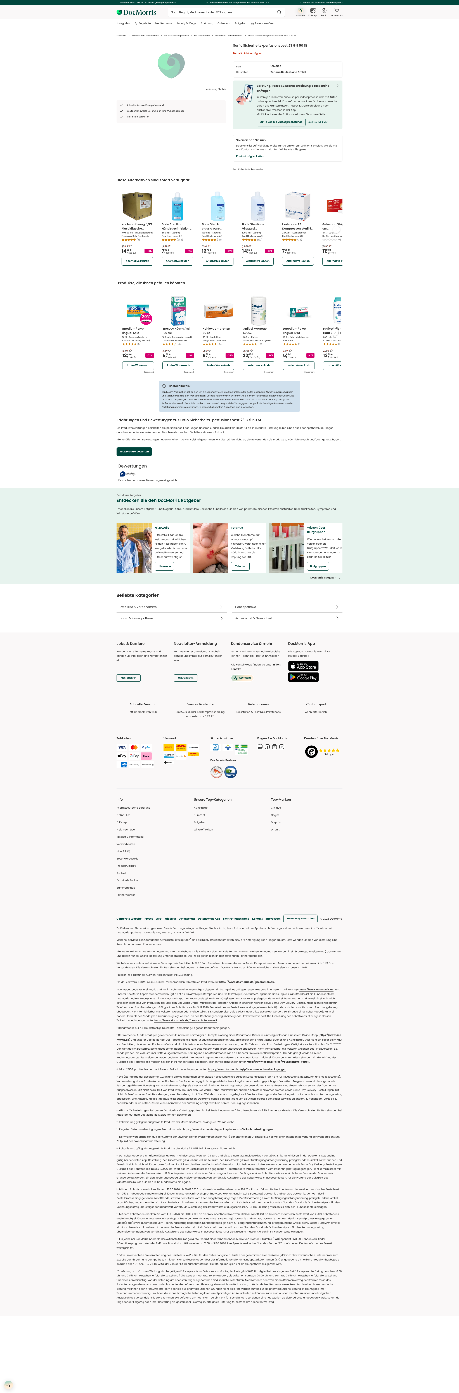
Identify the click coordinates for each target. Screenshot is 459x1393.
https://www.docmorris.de (316, 989)
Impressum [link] (273, 918)
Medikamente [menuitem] (163, 23)
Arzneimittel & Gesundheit (145, 35)
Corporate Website (129, 918)
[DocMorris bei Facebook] (267, 747)
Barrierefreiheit (126, 887)
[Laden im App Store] (314, 666)
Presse (149, 918)
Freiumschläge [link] (126, 829)
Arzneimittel (201, 807)
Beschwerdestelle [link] (127, 858)
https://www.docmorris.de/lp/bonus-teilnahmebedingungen (247, 1069)
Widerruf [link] (170, 918)
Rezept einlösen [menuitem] (265, 23)
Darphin (276, 822)
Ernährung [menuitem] (206, 23)
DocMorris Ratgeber (323, 578)
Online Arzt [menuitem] (224, 23)
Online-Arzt (123, 815)
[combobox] (226, 12)
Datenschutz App (209, 918)
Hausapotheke (202, 35)
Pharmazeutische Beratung (133, 807)
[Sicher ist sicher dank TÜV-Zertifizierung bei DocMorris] (215, 747)
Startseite (121, 35)
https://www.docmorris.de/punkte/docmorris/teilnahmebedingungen (228, 1129)
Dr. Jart (275, 829)
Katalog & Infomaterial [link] (130, 837)
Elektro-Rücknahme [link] (236, 918)
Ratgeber (199, 822)
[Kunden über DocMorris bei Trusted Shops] (323, 752)
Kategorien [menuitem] (123, 23)
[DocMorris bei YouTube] (282, 747)
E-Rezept (122, 822)
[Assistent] (8, 1385)
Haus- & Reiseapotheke (176, 35)
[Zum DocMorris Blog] (260, 747)
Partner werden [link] (126, 895)
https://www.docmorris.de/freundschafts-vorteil (185, 1020)
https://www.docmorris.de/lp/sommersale (247, 982)
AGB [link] (159, 918)
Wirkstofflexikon (203, 829)
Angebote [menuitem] (145, 23)
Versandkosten (126, 844)
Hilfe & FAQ (123, 851)
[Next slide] (336, 229)
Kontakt (257, 918)
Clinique (276, 807)
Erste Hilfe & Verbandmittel (229, 35)
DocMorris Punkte (127, 880)
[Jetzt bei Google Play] (314, 676)
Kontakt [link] (121, 873)
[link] (216, 772)
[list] (171, 65)
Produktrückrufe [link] (126, 866)
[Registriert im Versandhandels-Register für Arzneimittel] (241, 749)
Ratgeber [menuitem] (240, 23)
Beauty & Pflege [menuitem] (186, 23)
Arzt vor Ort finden (318, 122)
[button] (281, 122)
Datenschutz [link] (187, 918)
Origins (275, 815)
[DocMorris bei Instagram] (274, 747)
